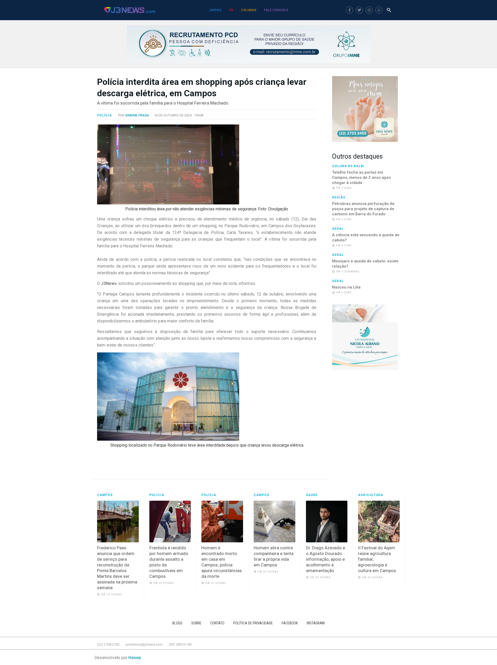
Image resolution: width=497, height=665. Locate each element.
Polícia (104, 115)
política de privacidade (253, 623)
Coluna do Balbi (348, 166)
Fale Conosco (276, 10)
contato (217, 623)
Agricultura (370, 495)
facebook (290, 623)
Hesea (134, 657)
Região (339, 197)
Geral (338, 228)
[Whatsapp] (379, 10)
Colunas (248, 10)
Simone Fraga (137, 115)
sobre (196, 623)
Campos (105, 495)
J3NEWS (215, 10)
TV (231, 10)
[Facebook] (349, 10)
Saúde (312, 495)
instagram (316, 623)
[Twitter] (359, 10)
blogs (177, 623)
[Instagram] (369, 10)
